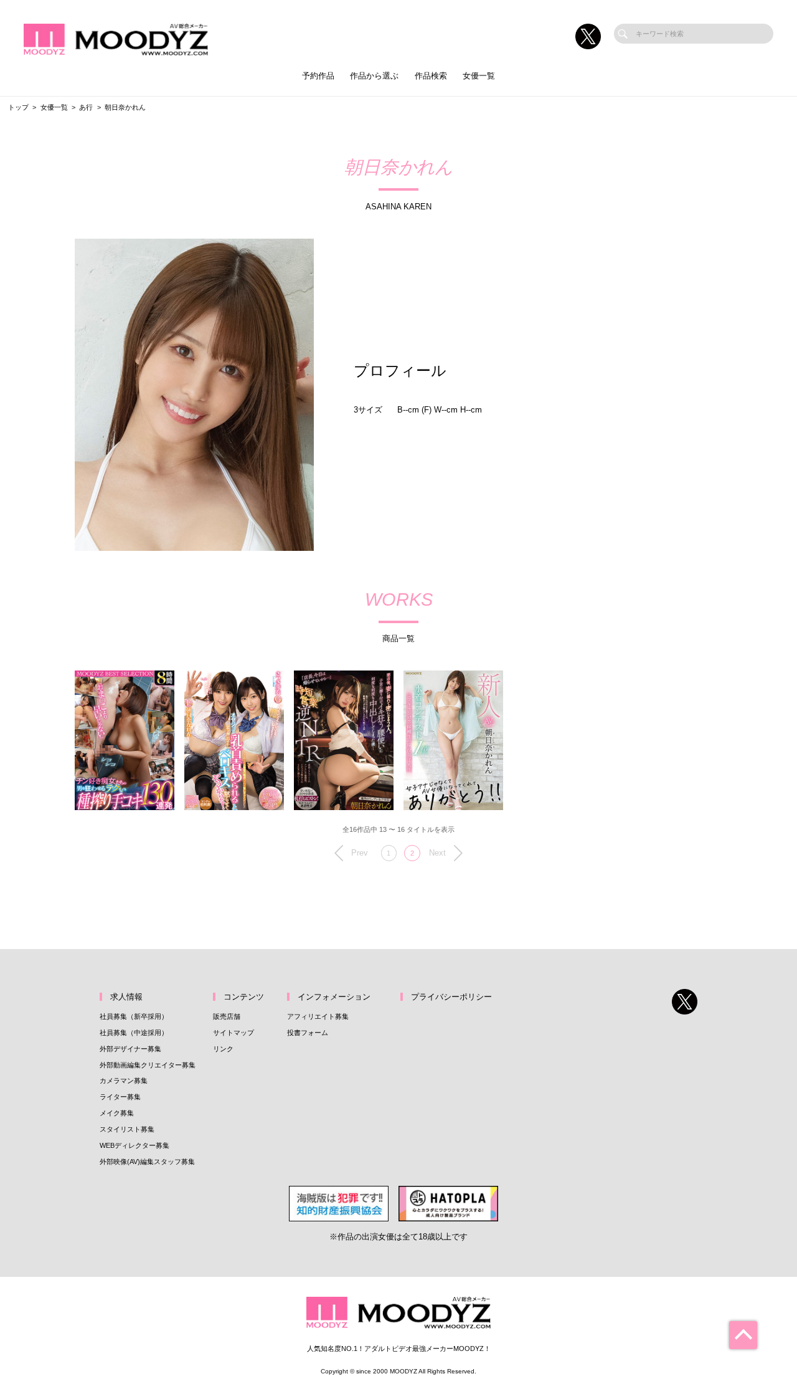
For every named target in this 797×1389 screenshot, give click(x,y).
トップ (18, 107)
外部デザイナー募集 (130, 1048)
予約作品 (318, 75)
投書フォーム (307, 1032)
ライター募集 (120, 1096)
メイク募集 (117, 1113)
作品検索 (431, 75)
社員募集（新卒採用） (134, 1016)
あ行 (86, 107)
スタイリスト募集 (127, 1129)
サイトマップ (233, 1032)
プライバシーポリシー (451, 996)
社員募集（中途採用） (134, 1032)
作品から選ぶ (374, 75)
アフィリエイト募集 (318, 1016)
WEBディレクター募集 (134, 1145)
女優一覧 (479, 75)
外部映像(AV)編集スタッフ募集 (147, 1161)
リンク (223, 1048)
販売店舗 (226, 1016)
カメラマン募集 (124, 1080)
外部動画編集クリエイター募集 (148, 1065)
